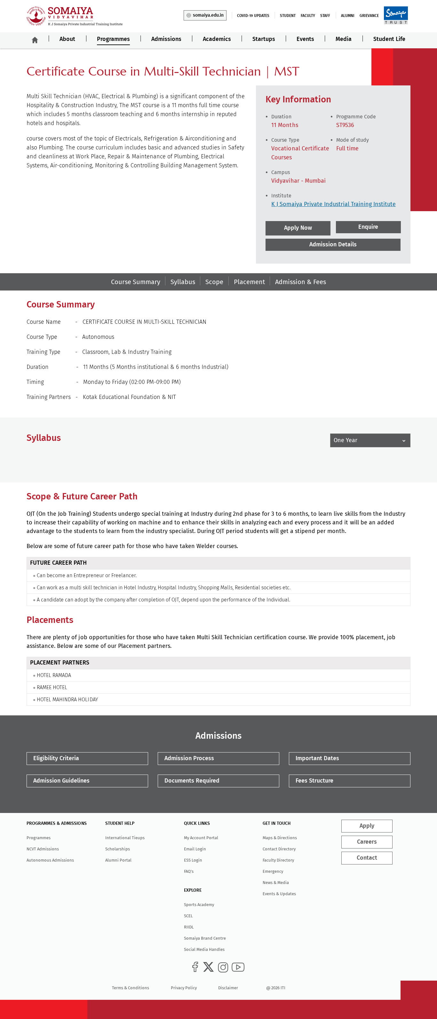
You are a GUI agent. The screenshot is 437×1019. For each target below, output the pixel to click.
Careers (367, 842)
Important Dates (317, 758)
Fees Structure (314, 781)
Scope (214, 282)
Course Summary (135, 282)
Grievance (369, 16)
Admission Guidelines (61, 781)
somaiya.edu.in (208, 15)
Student (288, 16)
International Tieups (125, 837)
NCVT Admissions (43, 849)
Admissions (166, 39)
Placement (249, 282)
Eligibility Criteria (56, 758)
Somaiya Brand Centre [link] (205, 938)
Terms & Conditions (130, 987)
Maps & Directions (280, 837)
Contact (367, 858)
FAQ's (189, 871)
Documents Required (191, 781)
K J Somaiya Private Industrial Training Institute (333, 204)
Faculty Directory (278, 860)
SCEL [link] (188, 915)
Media (344, 39)
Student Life (389, 39)
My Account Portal (201, 837)
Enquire (368, 227)
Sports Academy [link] (199, 904)
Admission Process (189, 758)
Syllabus (183, 282)
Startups (263, 39)
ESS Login (193, 860)
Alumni (347, 16)
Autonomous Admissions (50, 860)
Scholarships (117, 849)
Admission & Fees (300, 282)
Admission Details (333, 245)
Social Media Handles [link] (204, 949)
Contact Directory (279, 849)
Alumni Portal (118, 860)
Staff (325, 16)
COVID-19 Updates (253, 16)
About (67, 39)
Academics (217, 39)
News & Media (276, 882)
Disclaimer (228, 987)
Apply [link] (367, 826)
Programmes (113, 39)
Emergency (273, 871)
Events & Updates (279, 893)
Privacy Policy (184, 987)
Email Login (195, 849)
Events (305, 39)
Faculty (308, 16)
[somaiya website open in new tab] (396, 15)
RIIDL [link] (189, 927)
